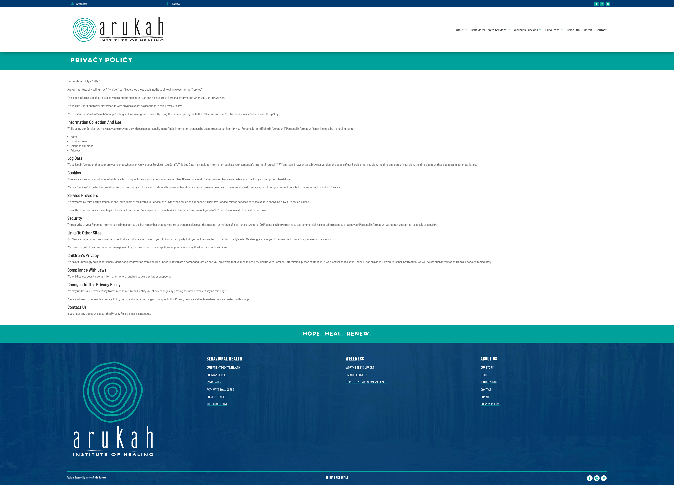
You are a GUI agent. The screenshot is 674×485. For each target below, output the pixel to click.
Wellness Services (526, 30)
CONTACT (486, 389)
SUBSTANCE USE (216, 375)
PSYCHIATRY (214, 382)
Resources (552, 30)
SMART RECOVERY (356, 375)
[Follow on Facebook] (596, 4)
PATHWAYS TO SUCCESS (220, 389)
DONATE (485, 397)
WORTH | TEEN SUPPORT (360, 367)
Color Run (573, 30)
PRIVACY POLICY (490, 404)
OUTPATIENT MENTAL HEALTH (223, 367)
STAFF (484, 375)
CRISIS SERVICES (216, 397)
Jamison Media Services (96, 477)
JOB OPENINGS (489, 382)
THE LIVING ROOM (217, 404)
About (459, 30)
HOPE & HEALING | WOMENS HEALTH (366, 382)
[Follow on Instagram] (602, 4)
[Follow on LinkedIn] (608, 4)
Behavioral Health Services (489, 30)
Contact (601, 30)
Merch (588, 30)
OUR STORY (487, 367)
